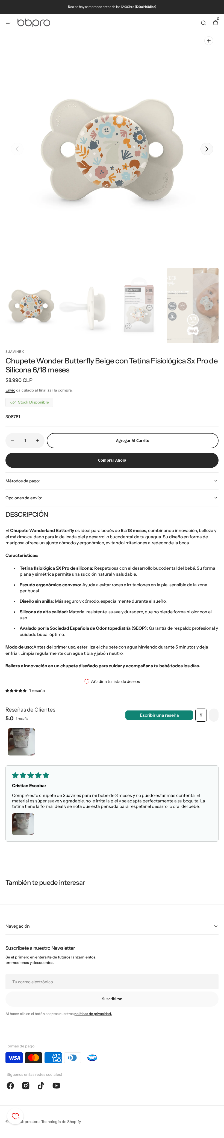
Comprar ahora (112, 460)
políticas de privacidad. (93, 1013)
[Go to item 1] (21, 741)
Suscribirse (112, 999)
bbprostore (29, 1121)
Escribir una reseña (159, 715)
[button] (8, 23)
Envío (10, 390)
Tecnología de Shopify (61, 1121)
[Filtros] (201, 715)
